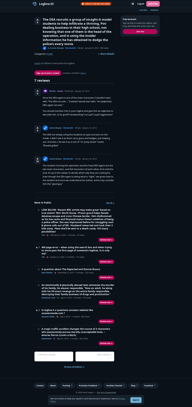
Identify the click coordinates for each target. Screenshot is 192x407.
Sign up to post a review (47, 73)
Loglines (143, 10)
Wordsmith (70, 48)
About (53, 385)
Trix (43, 235)
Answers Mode (48, 316)
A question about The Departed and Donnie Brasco (71, 269)
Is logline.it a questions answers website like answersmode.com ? (67, 311)
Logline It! (46, 4)
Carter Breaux (57, 48)
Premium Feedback (88, 385)
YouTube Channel (114, 385)
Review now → (106, 240)
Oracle (60, 91)
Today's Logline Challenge (97, 4)
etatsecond (46, 338)
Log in (140, 3)
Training (66, 385)
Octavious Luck (48, 297)
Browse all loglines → (74, 366)
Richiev (52, 91)
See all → (110, 203)
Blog (133, 385)
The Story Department (106, 392)
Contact (40, 385)
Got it (136, 400)
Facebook (148, 385)
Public (50, 53)
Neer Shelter (47, 272)
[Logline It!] (34, 3)
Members (154, 10)
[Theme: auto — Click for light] (132, 3)
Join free (153, 3)
